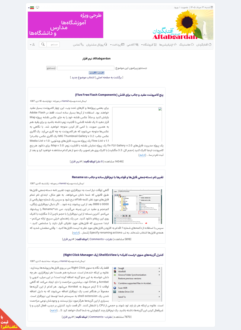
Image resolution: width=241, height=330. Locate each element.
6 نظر (100, 161)
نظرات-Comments (100, 239)
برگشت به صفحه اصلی (109, 77)
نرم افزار (75, 161)
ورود (176, 7)
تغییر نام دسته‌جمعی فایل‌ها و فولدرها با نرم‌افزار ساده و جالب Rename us (117, 177)
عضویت (184, 7)
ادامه (142, 154)
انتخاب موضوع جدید (83, 77)
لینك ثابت (89, 161)
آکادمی (131, 44)
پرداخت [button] (116, 44)
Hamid (65, 101)
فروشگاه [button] (148, 44)
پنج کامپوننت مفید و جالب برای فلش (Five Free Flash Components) (119, 94)
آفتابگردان (202, 44)
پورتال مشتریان (95, 44)
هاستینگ (185, 44)
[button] (31, 8)
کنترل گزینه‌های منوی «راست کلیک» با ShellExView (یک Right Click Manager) (113, 255)
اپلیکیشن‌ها (166, 44)
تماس (77, 44)
